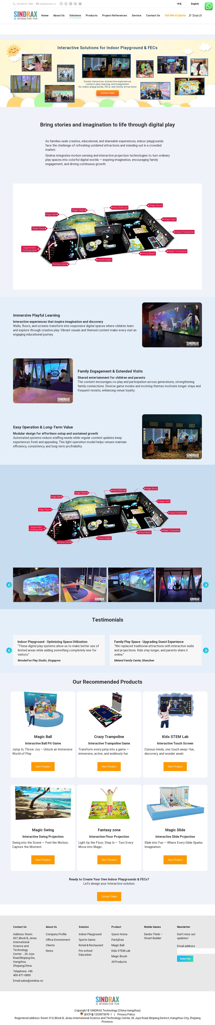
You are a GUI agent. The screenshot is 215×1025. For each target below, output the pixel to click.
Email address (186, 946)
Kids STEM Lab (120, 950)
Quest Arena (119, 934)
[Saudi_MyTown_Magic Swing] (179, 585)
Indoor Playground (90, 934)
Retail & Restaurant (91, 945)
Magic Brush (119, 956)
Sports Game (87, 939)
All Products (119, 961)
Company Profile (56, 934)
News (49, 950)
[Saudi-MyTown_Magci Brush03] (36, 585)
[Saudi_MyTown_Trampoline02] (131, 585)
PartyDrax (117, 939)
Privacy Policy (125, 1014)
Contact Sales (107, 93)
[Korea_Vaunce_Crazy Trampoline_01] (84, 585)
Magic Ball (117, 945)
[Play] (107, 236)
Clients (50, 945)
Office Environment (58, 939)
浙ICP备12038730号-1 (97, 1014)
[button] (9, 585)
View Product (43, 766)
